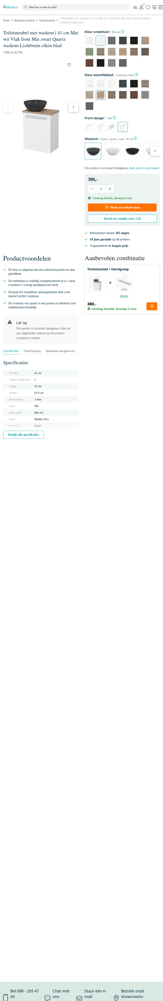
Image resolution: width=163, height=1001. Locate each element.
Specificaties (11, 351)
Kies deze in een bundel (144, 168)
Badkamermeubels (24, 20)
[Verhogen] (110, 189)
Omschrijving (32, 351)
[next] (73, 107)
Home (6, 20)
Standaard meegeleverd (60, 351)
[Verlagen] (92, 189)
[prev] (8, 107)
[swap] (69, 65)
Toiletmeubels (47, 20)
